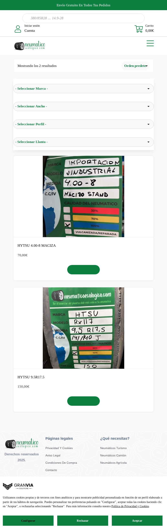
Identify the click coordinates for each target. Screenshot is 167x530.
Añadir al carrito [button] (84, 270)
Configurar (28, 520)
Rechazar (82, 520)
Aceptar (137, 520)
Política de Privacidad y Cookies (130, 506)
